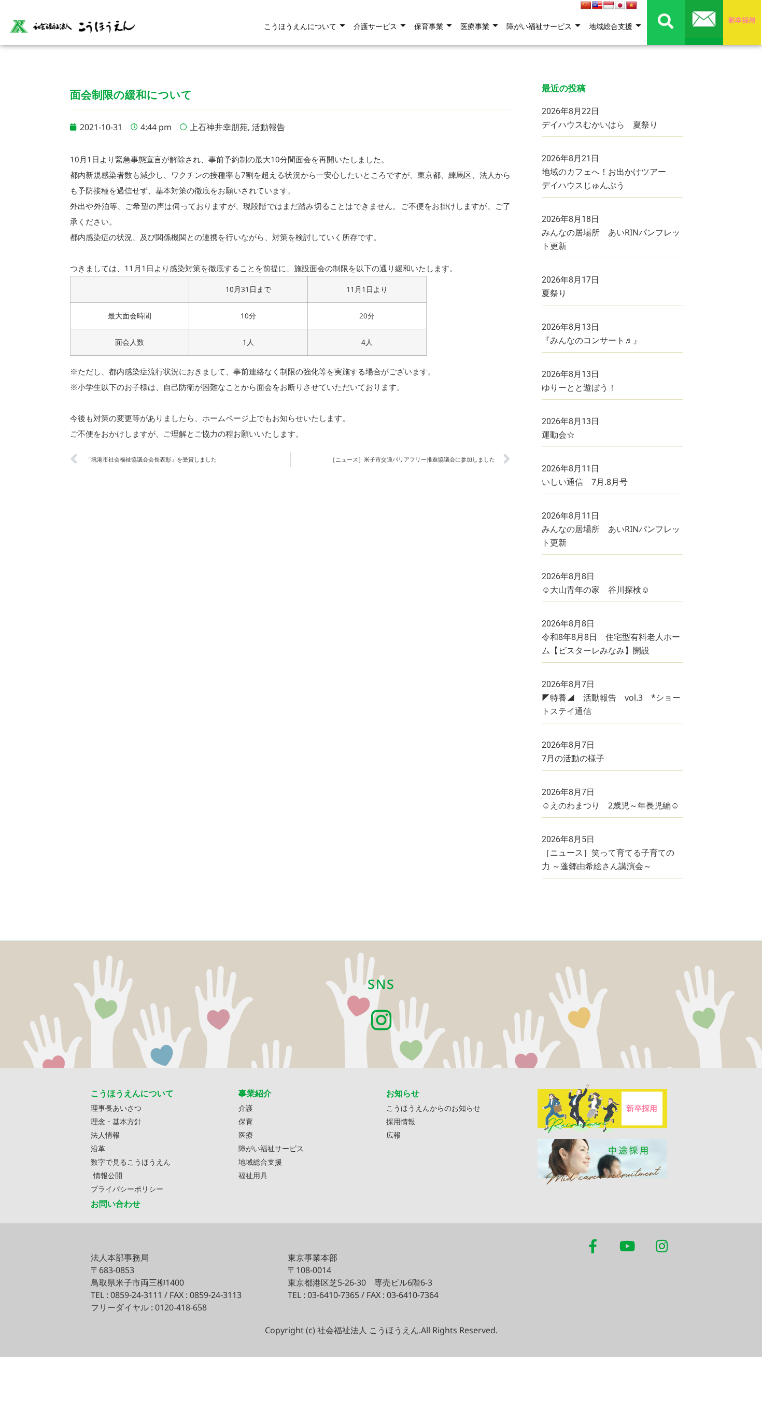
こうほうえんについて (300, 26)
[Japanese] (620, 5)
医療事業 (474, 26)
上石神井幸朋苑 (219, 127)
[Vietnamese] (631, 5)
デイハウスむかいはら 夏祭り (600, 124)
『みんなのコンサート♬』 (591, 340)
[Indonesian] (608, 5)
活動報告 (268, 127)
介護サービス (375, 26)
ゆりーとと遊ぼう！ (579, 387)
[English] (597, 5)
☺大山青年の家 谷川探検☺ (596, 589)
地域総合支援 (610, 26)
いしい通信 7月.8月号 (585, 481)
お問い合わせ (115, 1203)
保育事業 (428, 26)
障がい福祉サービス (539, 26)
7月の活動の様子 (573, 758)
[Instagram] (381, 1020)
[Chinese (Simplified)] (586, 5)
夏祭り (554, 293)
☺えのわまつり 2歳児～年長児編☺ (610, 805)
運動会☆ (558, 434)
